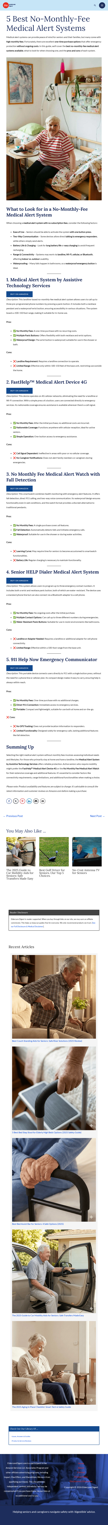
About (81, 1467)
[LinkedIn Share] (29, 801)
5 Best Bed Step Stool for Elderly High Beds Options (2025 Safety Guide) (46, 1132)
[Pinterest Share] (22, 801)
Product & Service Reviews (21, 1441)
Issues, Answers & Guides (21, 1436)
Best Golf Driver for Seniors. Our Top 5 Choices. (52, 872)
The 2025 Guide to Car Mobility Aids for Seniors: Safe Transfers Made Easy (20, 874)
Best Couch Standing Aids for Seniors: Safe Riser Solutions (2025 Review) (47, 1040)
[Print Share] (36, 801)
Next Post (97, 816)
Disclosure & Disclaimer (81, 1481)
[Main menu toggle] (102, 5)
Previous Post (13, 816)
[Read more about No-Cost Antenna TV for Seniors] (87, 851)
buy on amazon (19, 391)
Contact (81, 1472)
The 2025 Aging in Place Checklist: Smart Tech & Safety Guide (41, 1407)
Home (81, 1463)
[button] (95, 5)
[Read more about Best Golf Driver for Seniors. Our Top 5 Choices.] (54, 851)
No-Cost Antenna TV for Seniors (86, 871)
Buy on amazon (19, 294)
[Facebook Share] (9, 801)
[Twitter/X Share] (15, 801)
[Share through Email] (42, 801)
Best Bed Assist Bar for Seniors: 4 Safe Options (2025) (38, 1224)
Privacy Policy (81, 1476)
